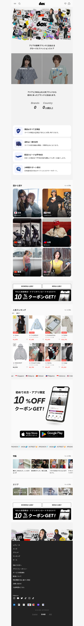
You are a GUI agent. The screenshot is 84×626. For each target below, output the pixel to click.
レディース (16, 550)
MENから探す (57, 291)
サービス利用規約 (18, 577)
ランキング (16, 561)
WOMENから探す (27, 291)
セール (15, 564)
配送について (17, 581)
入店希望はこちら (18, 592)
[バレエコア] (35, 496)
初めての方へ (17, 570)
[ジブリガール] (20, 496)
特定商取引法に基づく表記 (21, 584)
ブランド (16, 557)
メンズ (15, 553)
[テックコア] (50, 496)
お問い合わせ (17, 588)
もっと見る (68, 190)
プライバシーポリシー (20, 573)
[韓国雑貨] (65, 496)
